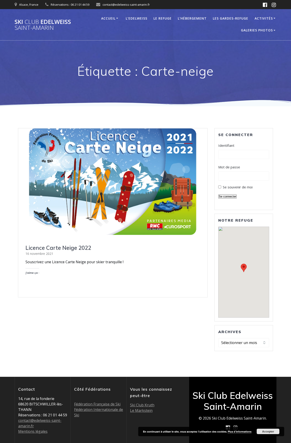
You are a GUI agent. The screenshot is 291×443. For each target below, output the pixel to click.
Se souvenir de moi (238, 187)
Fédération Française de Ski (97, 404)
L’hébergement (192, 18)
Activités (264, 18)
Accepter (268, 431)
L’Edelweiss (136, 18)
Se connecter (227, 196)
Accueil (108, 18)
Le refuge (162, 18)
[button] (244, 268)
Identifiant (226, 145)
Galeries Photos (257, 30)
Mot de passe (229, 167)
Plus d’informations (239, 431)
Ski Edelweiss (43, 24)
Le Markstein (141, 410)
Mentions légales (33, 431)
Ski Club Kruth (142, 405)
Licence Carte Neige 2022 (58, 247)
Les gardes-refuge (230, 18)
